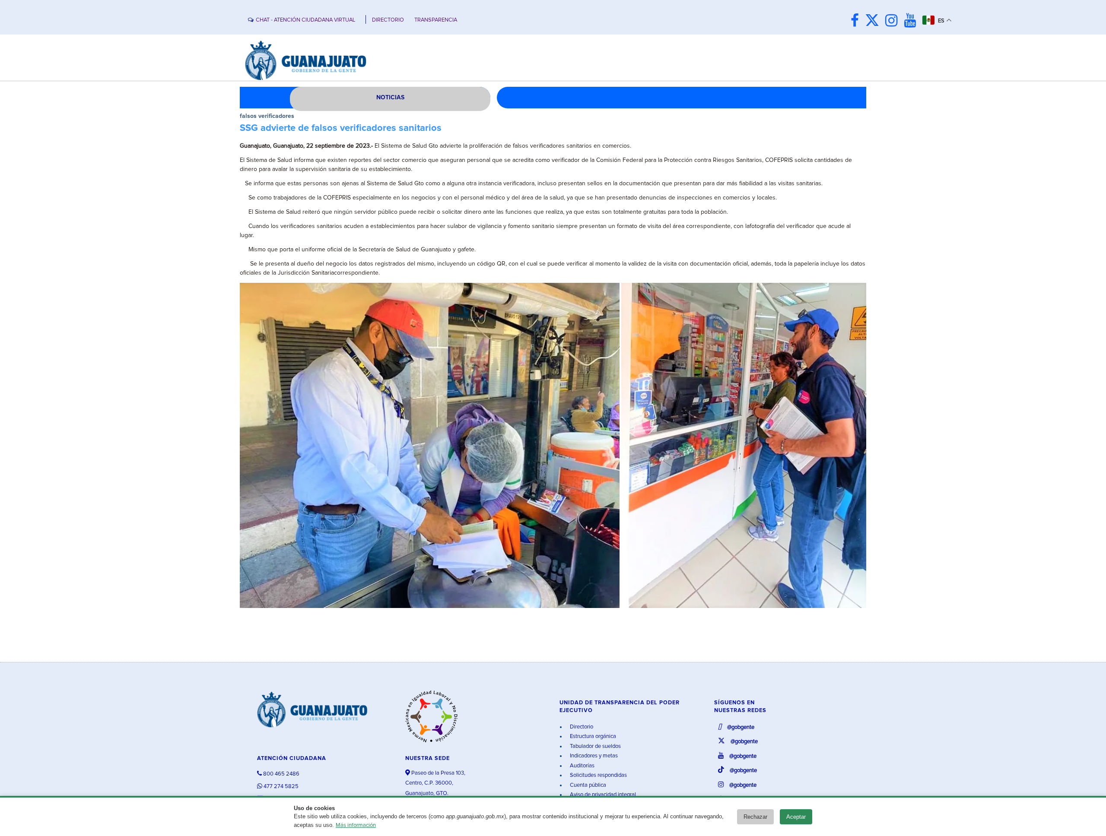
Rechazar (755, 817)
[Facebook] (857, 21)
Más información (356, 825)
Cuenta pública (587, 785)
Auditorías (581, 766)
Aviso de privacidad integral (602, 795)
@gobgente (740, 727)
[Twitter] (874, 21)
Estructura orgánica (592, 736)
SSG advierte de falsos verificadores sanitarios (341, 128)
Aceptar (796, 817)
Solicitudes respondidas (598, 775)
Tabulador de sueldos (595, 746)
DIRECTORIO (388, 20)
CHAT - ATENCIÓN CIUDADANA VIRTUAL (305, 20)
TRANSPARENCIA (435, 20)
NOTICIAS (390, 98)
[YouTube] (912, 21)
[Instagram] (893, 21)
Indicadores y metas (593, 756)
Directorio (581, 727)
